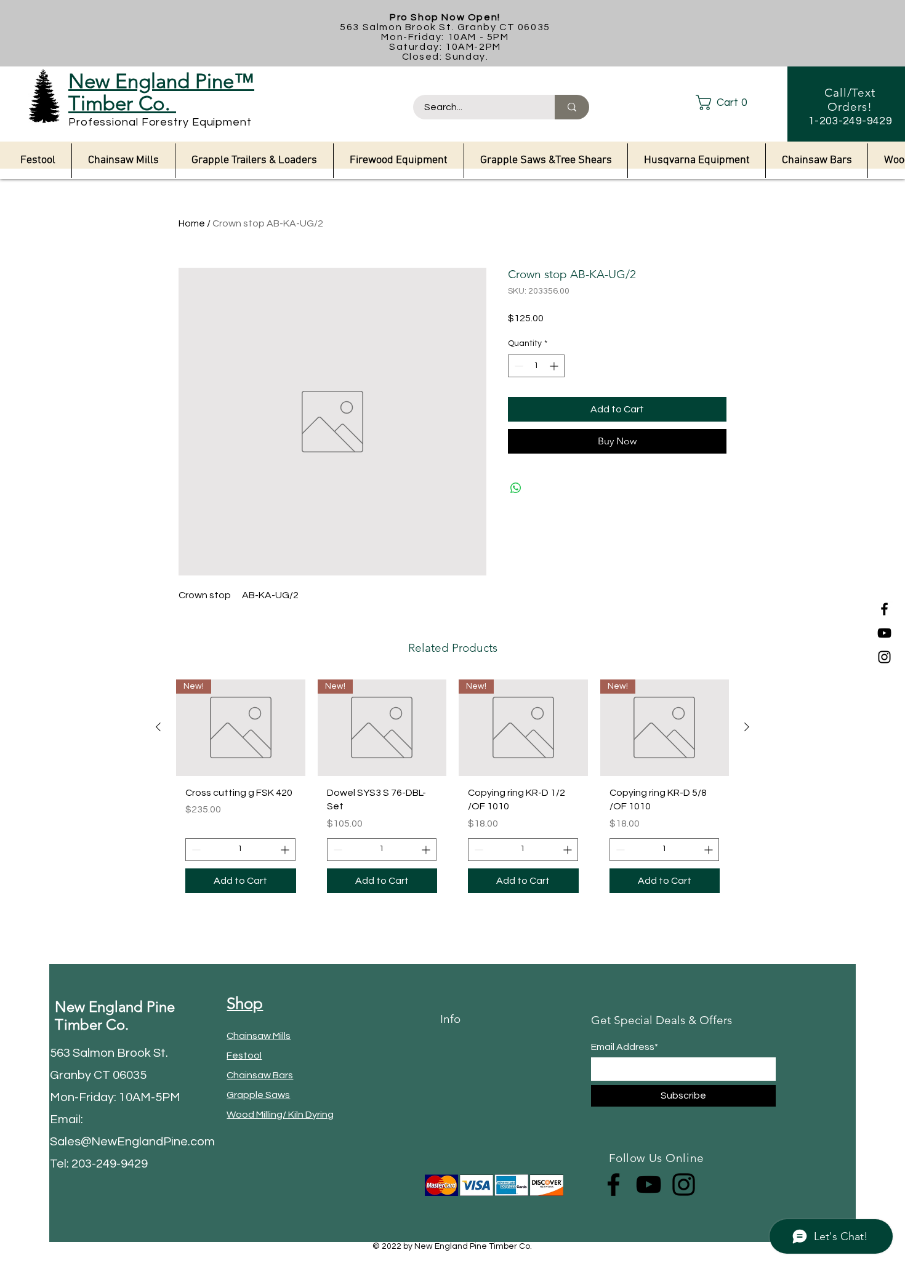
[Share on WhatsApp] (516, 488)
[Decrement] (517, 366)
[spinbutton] (536, 366)
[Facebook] (884, 609)
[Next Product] (746, 726)
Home (192, 223)
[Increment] (555, 366)
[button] (732, 102)
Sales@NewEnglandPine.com (132, 1142)
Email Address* (624, 1047)
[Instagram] (884, 657)
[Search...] (572, 107)
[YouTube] (884, 633)
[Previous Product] (158, 726)
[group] (452, 791)
